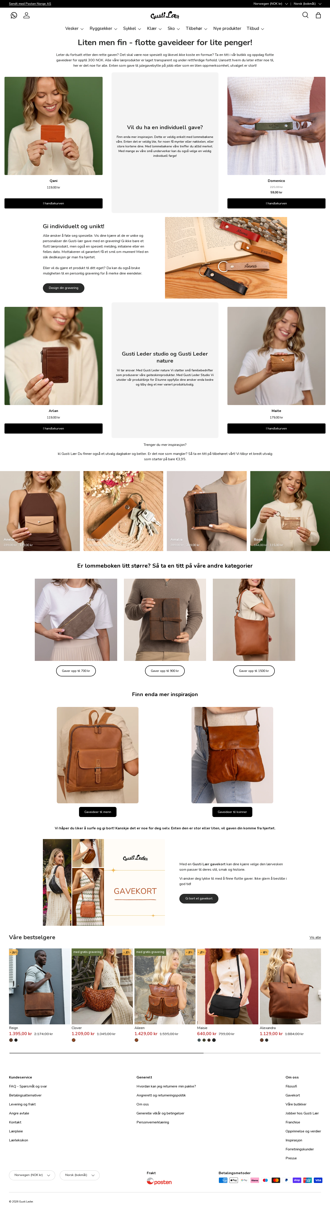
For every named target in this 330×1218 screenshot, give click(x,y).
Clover (77, 1027)
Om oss (142, 1104)
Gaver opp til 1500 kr (254, 671)
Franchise (293, 1122)
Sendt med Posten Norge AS (30, 3)
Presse (291, 1158)
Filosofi (291, 1086)
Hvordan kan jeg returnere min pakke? (166, 1086)
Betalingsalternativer (25, 1095)
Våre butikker (296, 1104)
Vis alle (315, 937)
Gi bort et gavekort (198, 898)
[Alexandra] (290, 986)
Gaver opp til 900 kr (165, 671)
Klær (152, 28)
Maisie (202, 1027)
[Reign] (39, 986)
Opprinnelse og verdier (303, 1131)
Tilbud (253, 28)
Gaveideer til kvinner (232, 812)
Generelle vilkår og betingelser (160, 1113)
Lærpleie (16, 1131)
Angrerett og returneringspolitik (161, 1095)
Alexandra (268, 1027)
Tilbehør (194, 28)
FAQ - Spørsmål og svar (28, 1086)
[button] (14, 15)
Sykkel (129, 28)
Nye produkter (227, 28)
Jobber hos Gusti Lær (302, 1113)
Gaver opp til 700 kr (76, 671)
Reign (13, 1027)
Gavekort (293, 1095)
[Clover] (102, 986)
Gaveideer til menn (97, 812)
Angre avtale (19, 1113)
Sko (171, 28)
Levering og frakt (22, 1104)
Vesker (72, 28)
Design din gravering (63, 288)
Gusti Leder (26, 1201)
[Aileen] (165, 986)
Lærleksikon (18, 1140)
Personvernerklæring (152, 1122)
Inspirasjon (294, 1140)
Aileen (139, 1027)
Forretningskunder (300, 1149)
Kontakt (15, 1122)
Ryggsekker (101, 28)
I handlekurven (53, 203)
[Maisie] (227, 986)
